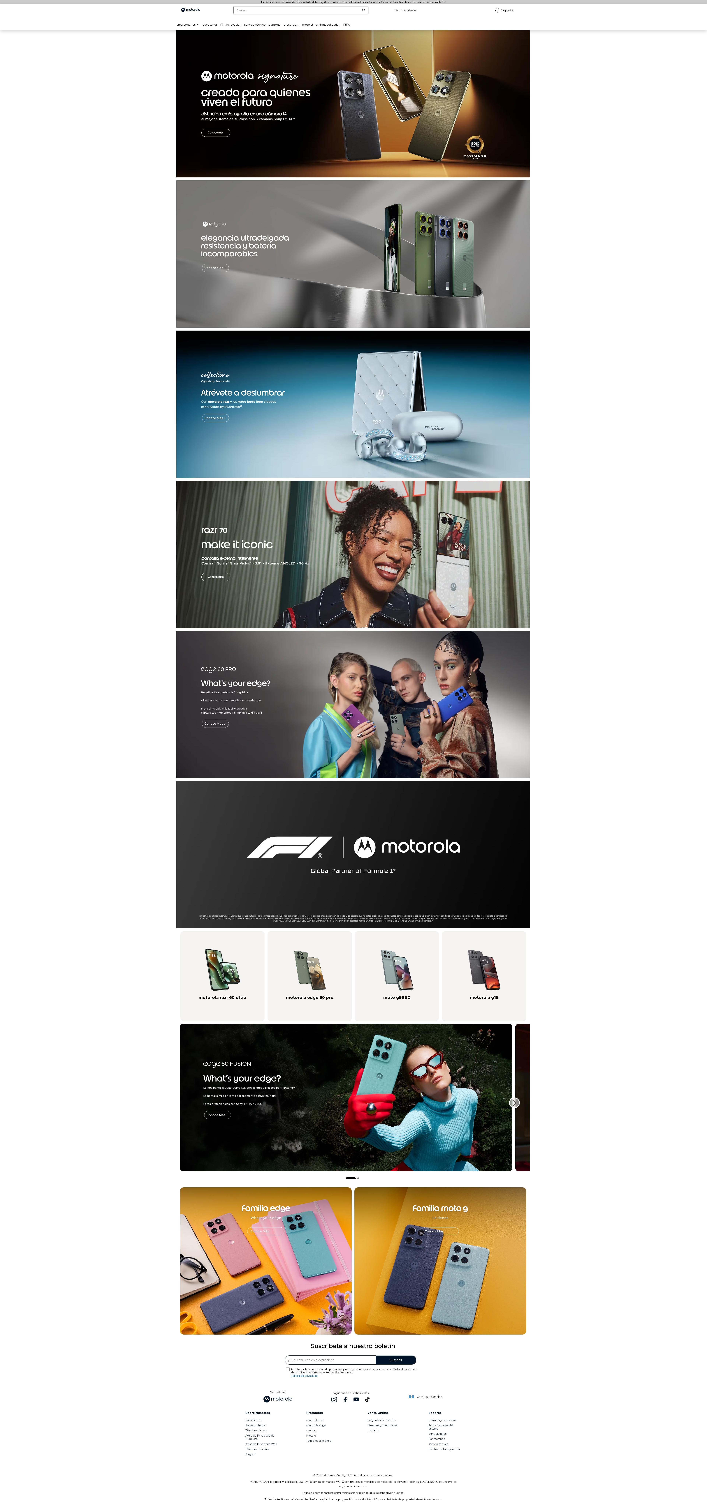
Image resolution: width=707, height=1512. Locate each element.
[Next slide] (514, 1103)
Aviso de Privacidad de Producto (259, 1437)
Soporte (507, 10)
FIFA (346, 24)
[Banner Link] (353, 103)
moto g (311, 1430)
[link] (265, 1231)
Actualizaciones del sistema (440, 1427)
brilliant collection (328, 24)
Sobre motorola (255, 1425)
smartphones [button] (186, 24)
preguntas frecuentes (381, 1420)
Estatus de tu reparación (444, 1449)
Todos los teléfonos (318, 1440)
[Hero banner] (348, 854)
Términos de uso (256, 1430)
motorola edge (316, 1425)
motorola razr (314, 1420)
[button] (210, 24)
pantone (274, 24)
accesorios (210, 24)
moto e (311, 1435)
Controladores (437, 1433)
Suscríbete (408, 10)
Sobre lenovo (253, 1420)
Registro (250, 1454)
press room (291, 24)
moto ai (307, 24)
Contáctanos (436, 1439)
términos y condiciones (382, 1425)
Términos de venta (257, 1449)
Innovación (233, 24)
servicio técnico (255, 24)
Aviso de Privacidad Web (261, 1444)
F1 (221, 24)
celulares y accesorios (442, 1420)
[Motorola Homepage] (190, 10)
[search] (297, 10)
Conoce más (213, 268)
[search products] (365, 10)
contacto (373, 1430)
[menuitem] (188, 25)
